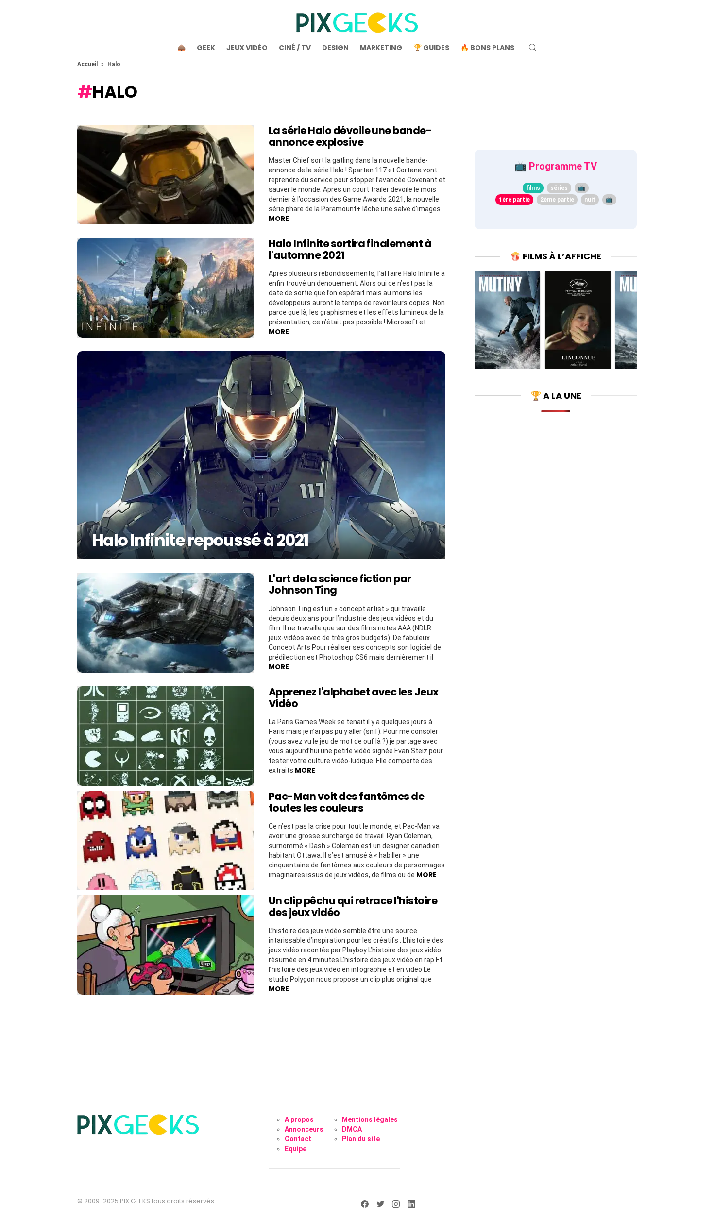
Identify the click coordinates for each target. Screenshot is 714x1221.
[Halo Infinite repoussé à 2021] (261, 454)
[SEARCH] (533, 47)
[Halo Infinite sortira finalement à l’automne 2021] (165, 288)
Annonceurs (304, 1129)
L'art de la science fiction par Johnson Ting (340, 584)
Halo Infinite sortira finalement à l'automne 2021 (350, 249)
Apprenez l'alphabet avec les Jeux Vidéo (354, 698)
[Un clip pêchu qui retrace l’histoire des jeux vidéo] (165, 945)
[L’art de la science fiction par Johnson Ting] (165, 623)
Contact (298, 1139)
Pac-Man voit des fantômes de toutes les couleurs (346, 802)
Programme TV (563, 166)
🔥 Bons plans (487, 47)
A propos (299, 1119)
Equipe (295, 1149)
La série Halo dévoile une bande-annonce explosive (350, 136)
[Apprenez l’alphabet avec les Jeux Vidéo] (165, 736)
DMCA (352, 1129)
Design (335, 47)
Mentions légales (370, 1119)
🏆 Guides (431, 47)
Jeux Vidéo (247, 47)
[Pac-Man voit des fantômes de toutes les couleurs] (165, 840)
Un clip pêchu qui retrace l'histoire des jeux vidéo (353, 906)
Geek (206, 47)
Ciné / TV (295, 47)
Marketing (381, 47)
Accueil (87, 64)
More (279, 218)
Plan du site (361, 1139)
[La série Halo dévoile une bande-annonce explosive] (165, 174)
